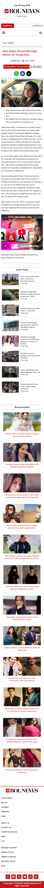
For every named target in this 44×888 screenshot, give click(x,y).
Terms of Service (8, 857)
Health (4, 803)
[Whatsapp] (8, 876)
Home (5, 43)
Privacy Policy (7, 852)
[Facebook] (13, 876)
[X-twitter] (19, 876)
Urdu (3, 836)
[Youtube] (25, 876)
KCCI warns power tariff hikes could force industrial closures (30, 279)
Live (3, 841)
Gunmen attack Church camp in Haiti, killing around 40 (29, 386)
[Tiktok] (36, 876)
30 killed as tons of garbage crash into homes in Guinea (30, 355)
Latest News (6, 798)
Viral (3, 816)
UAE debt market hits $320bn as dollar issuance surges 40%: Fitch (30, 294)
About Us (5, 823)
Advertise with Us (9, 832)
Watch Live (22, 16)
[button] (16, 73)
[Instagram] (30, 876)
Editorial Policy (8, 861)
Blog (3, 866)
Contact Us (6, 827)
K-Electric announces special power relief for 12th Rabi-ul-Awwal (29, 325)
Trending (5, 812)
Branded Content (9, 848)
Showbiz (11, 43)
